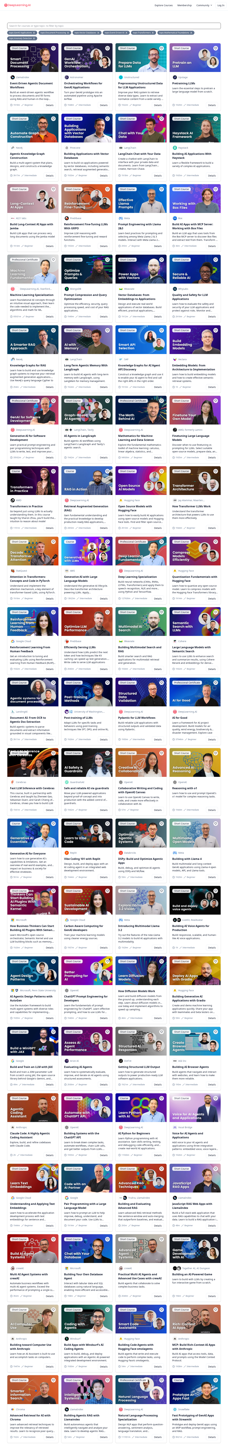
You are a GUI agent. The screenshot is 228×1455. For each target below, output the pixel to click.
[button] (204, 5)
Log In (220, 5)
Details (50, 105)
